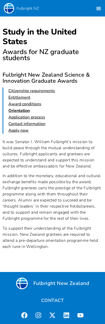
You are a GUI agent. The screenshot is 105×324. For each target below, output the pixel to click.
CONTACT (52, 300)
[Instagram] (38, 315)
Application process (26, 117)
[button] (98, 8)
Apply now (18, 130)
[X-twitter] (52, 315)
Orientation (19, 110)
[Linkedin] (66, 315)
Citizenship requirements (31, 91)
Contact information (26, 124)
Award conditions (24, 104)
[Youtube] (80, 315)
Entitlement (19, 97)
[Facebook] (24, 315)
